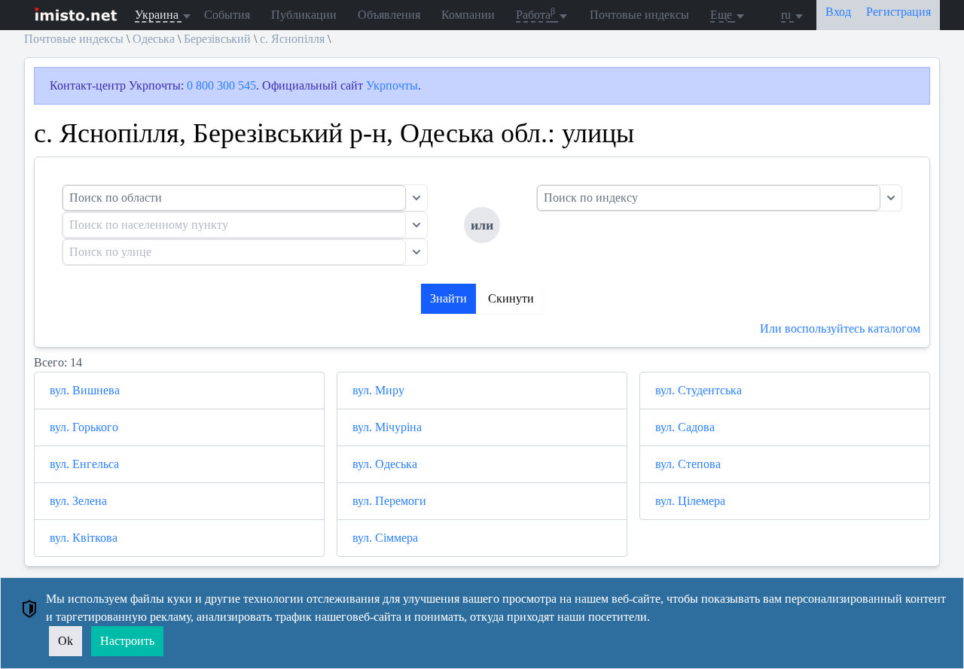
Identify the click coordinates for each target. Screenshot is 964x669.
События (227, 14)
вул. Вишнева (85, 390)
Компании (468, 14)
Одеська (154, 38)
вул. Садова (685, 427)
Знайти (448, 298)
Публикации (304, 14)
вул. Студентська (698, 390)
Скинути (511, 298)
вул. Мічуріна (387, 427)
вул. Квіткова (83, 537)
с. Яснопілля (292, 38)
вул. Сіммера (385, 537)
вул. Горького (84, 427)
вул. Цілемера (690, 500)
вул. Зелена (78, 500)
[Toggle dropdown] (416, 197)
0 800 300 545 (221, 85)
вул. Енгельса (84, 464)
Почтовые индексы (639, 14)
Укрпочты (392, 85)
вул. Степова (688, 464)
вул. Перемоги (389, 500)
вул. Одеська (384, 464)
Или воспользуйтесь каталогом (840, 328)
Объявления (389, 14)
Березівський (217, 38)
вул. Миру (378, 390)
